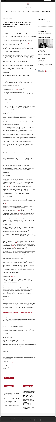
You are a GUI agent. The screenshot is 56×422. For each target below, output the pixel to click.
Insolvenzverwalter (7, 35)
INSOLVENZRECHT (35, 11)
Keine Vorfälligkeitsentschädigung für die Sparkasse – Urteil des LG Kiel (29, 391)
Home (7, 11)
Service (29, 14)
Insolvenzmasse (11, 43)
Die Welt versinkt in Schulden (43, 23)
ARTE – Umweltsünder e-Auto (43, 28)
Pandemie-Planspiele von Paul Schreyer (45, 25)
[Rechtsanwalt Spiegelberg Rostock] (28, 6)
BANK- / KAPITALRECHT (15, 11)
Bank (17, 242)
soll (34, 247)
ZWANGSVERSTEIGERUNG (46, 11)
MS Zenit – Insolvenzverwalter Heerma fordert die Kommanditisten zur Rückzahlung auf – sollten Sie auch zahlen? (28, 405)
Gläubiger (28, 43)
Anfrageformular (16, 392)
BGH (32, 180)
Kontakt (23, 14)
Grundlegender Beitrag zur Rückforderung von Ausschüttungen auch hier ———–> (19, 312)
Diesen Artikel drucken (10, 30)
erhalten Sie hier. (41, 65)
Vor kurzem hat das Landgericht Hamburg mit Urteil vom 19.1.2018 (17, 64)
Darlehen (11, 190)
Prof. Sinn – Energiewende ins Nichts (45, 21)
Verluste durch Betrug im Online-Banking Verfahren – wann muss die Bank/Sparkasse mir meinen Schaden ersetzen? (28, 398)
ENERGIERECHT (26, 11)
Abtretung (13, 294)
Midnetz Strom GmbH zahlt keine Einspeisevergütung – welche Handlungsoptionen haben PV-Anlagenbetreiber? (28, 0)
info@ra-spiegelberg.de (10, 362)
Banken (16, 89)
